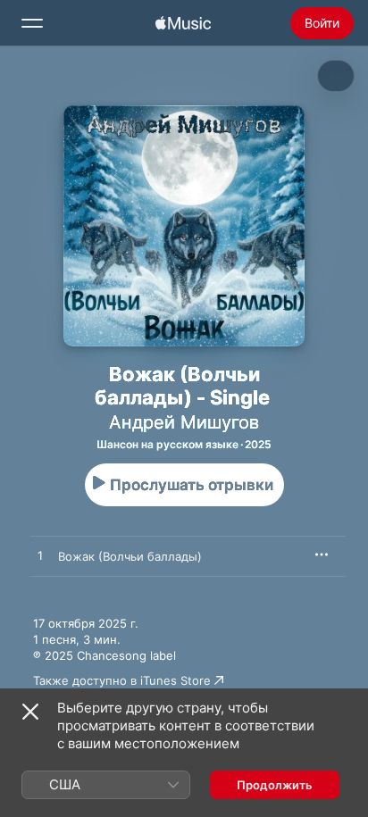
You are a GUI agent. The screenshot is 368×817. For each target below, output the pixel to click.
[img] (183, 23)
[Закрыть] (30, 712)
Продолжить (275, 785)
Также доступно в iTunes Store (122, 680)
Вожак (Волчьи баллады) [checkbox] (130, 556)
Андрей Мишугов (184, 422)
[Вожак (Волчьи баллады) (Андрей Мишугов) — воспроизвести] (40, 556)
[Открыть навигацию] (32, 23)
